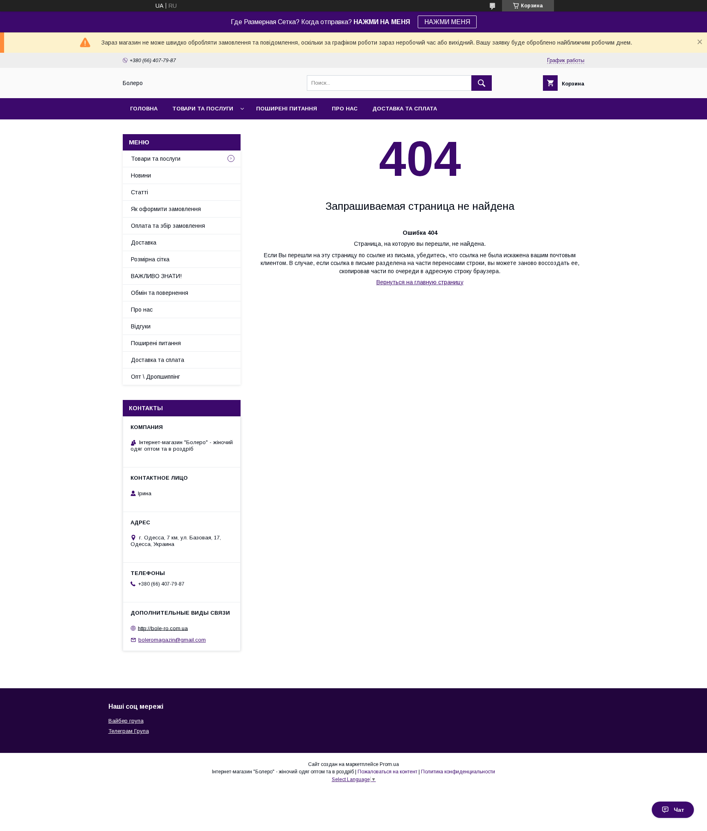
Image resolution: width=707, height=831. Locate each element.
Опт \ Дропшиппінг (155, 376)
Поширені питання (286, 109)
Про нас (345, 109)
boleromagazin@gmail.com (172, 640)
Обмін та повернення (159, 293)
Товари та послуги (202, 109)
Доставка (143, 242)
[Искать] (481, 83)
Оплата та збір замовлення (168, 225)
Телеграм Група (128, 731)
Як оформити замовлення (166, 209)
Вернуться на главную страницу (420, 282)
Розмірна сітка (150, 259)
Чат (679, 809)
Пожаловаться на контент (387, 772)
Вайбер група (126, 721)
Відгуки (141, 326)
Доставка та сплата (404, 109)
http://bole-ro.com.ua (163, 628)
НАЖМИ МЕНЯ (447, 21)
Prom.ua (389, 764)
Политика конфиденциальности (458, 772)
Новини (141, 175)
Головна (144, 109)
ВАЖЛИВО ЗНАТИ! (156, 276)
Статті (139, 192)
